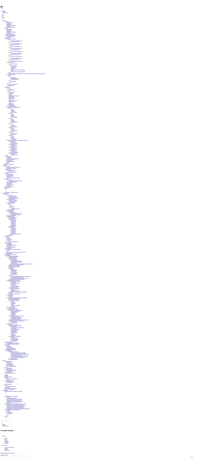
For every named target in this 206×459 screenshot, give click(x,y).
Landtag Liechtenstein (13, 149)
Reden (6, 385)
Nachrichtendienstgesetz (13, 100)
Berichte (12, 68)
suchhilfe (6, 375)
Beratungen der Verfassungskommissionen (18, 353)
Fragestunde (13, 302)
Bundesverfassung (14, 270)
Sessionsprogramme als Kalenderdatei (15, 180)
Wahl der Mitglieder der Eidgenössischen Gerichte (19, 278)
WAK (10, 52)
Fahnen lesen (9, 176)
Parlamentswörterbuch (8, 342)
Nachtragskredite (14, 262)
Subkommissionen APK (15, 49)
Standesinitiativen (14, 322)
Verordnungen (13, 273)
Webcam (8, 379)
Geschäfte (8, 237)
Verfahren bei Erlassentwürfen (14, 299)
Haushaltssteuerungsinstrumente (16, 260)
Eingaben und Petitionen (15, 311)
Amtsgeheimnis (13, 326)
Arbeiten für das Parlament (11, 245)
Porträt (12, 109)
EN (3, 18)
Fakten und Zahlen (8, 235)
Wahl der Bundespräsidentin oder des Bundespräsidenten (20, 276)
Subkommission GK (14, 79)
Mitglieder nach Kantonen (11, 25)
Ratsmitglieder (9, 323)
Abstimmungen (7, 166)
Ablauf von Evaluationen (13, 84)
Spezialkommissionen (10, 85)
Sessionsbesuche (9, 363)
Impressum (6, 442)
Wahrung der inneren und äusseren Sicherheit (16, 279)
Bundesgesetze (13, 269)
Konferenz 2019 (12, 98)
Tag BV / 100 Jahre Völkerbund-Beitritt (18, 357)
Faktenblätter (9, 346)
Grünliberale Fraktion (10, 161)
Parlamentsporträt (8, 255)
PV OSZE (11, 135)
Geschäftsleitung (9, 244)
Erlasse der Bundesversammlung (14, 298)
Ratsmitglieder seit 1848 (11, 35)
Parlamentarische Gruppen (11, 348)
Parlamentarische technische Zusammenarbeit (12, 409)
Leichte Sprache (5, 12)
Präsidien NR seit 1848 (13, 200)
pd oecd (10, 132)
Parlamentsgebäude (8, 248)
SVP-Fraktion (9, 156)
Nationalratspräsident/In (15, 286)
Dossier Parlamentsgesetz (13, 359)
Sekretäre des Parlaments (11, 247)
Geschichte (11, 171)
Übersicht (8, 185)
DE (3, 14)
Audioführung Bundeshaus (11, 366)
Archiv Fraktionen (10, 195)
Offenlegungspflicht (14, 340)
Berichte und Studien (10, 347)
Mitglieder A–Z (9, 24)
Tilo (7, 251)
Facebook (6, 453)
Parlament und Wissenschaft (11, 254)
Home (4, 424)
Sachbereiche (13, 67)
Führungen (9, 362)
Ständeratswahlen (12, 227)
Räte (7, 236)
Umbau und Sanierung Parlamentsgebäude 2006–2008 (16, 252)
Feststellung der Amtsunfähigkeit (16, 317)
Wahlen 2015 (13, 224)
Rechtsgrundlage (14, 133)
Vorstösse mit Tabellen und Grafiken (13, 177)
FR (3, 15)
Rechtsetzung (11, 268)
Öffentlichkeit (13, 313)
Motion (12, 304)
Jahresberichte (11, 104)
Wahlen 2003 (13, 221)
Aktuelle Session (10, 179)
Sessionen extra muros (13, 212)
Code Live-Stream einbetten (9, 389)
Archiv (6, 194)
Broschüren (9, 345)
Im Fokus (6, 374)
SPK (10, 60)
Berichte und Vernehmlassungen (16, 40)
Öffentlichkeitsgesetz (8, 384)
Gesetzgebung (13, 271)
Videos (12, 122)
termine (12, 131)
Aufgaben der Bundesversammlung (13, 256)
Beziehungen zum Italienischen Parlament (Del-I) (15, 407)
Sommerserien (7, 387)
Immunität (13, 337)
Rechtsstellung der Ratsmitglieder (14, 336)
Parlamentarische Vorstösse (15, 318)
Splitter (8, 250)
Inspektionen (11, 103)
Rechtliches (7, 443)
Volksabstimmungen (8, 369)
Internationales (5, 390)
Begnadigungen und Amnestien (14, 265)
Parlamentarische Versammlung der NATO (14, 401)
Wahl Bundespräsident (13, 226)
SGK (10, 42)
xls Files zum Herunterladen (11, 168)
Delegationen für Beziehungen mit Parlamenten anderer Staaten (17, 140)
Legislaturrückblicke (10, 210)
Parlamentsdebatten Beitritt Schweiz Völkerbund (19, 356)
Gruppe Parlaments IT (13, 106)
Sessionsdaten (9, 183)
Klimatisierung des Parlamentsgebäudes (13, 249)
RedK (10, 82)
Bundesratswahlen (12, 218)
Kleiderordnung (14, 331)
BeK (10, 75)
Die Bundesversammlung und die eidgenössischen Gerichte (19, 319)
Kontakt (4, 11)
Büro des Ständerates (14, 288)
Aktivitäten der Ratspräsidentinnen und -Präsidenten (13, 391)
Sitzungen (8, 238)
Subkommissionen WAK (15, 54)
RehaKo (10, 206)
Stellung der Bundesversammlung (12, 309)
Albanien (8, 410)
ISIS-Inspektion (11, 96)
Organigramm (9, 246)
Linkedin (2, 453)
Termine (12, 110)
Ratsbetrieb (4, 165)
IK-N (10, 80)
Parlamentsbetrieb (10, 294)
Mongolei (8, 411)
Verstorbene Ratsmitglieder (11, 215)
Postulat (12, 306)
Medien (6, 367)
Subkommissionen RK (15, 41)
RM (3, 17)
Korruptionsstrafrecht (14, 339)
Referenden (13, 314)
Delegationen (7, 87)
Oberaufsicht (11, 267)
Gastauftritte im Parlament (11, 386)
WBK (10, 55)
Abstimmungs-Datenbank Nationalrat (13, 167)
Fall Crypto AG (11, 91)
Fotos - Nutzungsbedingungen (12, 378)
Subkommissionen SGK (15, 44)
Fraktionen (6, 155)
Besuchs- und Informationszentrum (11, 388)
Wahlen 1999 (13, 220)
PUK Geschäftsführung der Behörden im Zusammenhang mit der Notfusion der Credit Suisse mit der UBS (27, 73)
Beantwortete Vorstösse (11, 175)
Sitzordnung (9, 26)
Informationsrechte (14, 330)
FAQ (8, 415)
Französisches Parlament (13, 144)
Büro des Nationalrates (15, 283)
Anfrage (12, 301)
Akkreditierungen (10, 368)
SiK (9, 57)
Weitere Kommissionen (11, 74)
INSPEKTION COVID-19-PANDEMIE (18, 71)
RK (9, 39)
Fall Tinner (11, 93)
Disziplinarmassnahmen (15, 329)
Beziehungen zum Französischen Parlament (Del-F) (15, 406)
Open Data (9, 240)
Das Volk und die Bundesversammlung (15, 310)
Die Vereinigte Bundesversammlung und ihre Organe (18, 291)
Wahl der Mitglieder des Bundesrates (17, 277)
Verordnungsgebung (14, 274)
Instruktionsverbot (14, 338)
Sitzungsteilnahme (14, 332)
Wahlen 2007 (13, 222)
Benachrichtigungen (8, 376)
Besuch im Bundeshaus (9, 361)
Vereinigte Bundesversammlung (10, 34)
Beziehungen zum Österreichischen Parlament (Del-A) (16, 405)
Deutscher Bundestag (12, 141)
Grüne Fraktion (9, 160)
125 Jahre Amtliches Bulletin (12, 172)
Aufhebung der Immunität (15, 316)
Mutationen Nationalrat (11, 27)
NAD (10, 204)
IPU (9, 123)
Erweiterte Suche (10, 36)
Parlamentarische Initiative (15, 305)
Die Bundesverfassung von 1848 (16, 355)
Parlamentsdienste (8, 242)
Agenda (6, 440)
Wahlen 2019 (13, 225)
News (6, 373)
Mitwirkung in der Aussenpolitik (14, 266)
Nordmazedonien (10, 412)
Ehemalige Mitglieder (10, 209)
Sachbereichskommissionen (11, 38)
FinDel (8, 88)
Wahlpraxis (11, 234)
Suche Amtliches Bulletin (9, 186)
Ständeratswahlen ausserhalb (16, 233)
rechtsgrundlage (14, 139)
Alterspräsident (13, 282)
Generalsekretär (9, 243)
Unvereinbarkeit (14, 341)
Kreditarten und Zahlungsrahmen (16, 261)
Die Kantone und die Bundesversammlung (16, 320)
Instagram (13, 453)
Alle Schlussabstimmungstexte (12, 181)
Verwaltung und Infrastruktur (12, 307)
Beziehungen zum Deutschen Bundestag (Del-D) (15, 404)
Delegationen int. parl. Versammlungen (13, 107)
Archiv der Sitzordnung (13, 196)
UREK (10, 45)
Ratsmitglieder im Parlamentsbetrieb (15, 325)
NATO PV (11, 127)
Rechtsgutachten (12, 97)
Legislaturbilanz (9, 239)
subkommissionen (14, 65)
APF (10, 108)
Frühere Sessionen (10, 182)
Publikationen (13, 77)
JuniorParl (6, 449)
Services (4, 360)
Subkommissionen (14, 63)
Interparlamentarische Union (11, 398)
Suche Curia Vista (8, 187)
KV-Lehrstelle (9, 382)
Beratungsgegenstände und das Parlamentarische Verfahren (17, 297)
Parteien (8, 162)
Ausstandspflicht (14, 328)
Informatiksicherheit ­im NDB (14, 95)
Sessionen (6, 178)
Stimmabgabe (13, 335)
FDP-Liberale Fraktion (11, 159)
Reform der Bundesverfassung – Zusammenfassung (20, 354)
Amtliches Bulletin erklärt (11, 170)
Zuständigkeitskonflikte (13, 257)
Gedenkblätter (11, 211)
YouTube (9, 453)
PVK (8, 83)
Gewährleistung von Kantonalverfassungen (16, 264)
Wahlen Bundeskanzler (13, 217)
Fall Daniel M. (11, 92)
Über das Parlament (6, 193)
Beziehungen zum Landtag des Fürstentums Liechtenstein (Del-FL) (18, 408)
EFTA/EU (11, 113)
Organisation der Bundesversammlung (13, 280)
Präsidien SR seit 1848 (13, 201)
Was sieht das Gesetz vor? (15, 208)
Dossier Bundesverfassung (13, 351)
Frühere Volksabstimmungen (12, 370)
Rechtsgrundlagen (14, 112)
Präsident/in (9, 23)
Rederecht (13, 333)
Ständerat (6, 28)
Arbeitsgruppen (13, 66)
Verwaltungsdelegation (11, 105)
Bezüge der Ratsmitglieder (9, 164)
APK (10, 47)
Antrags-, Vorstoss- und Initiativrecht (17, 327)
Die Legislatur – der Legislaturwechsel (11, 192)
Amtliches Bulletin (8, 169)
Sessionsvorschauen (10, 184)
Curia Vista (7, 173)
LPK (10, 86)
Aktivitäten (13, 111)
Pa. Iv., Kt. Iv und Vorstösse (14, 300)
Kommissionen (7, 37)
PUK (10, 72)
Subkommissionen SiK (15, 59)
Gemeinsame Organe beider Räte (14, 293)
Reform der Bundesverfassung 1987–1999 (18, 352)
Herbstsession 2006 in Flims (16, 214)
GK (9, 76)
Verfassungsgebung (14, 272)
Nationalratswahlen (12, 219)
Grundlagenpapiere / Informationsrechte (18, 69)
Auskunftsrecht (11, 101)
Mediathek (6, 377)
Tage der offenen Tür (10, 365)
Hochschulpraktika (10, 381)
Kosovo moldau (9, 413)
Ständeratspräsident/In (15, 290)
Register (6, 416)
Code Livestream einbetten (13, 241)
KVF (10, 50)
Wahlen (6, 188)
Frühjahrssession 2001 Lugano (16, 213)
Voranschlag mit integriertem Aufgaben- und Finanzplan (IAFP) (22, 263)
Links (12, 70)
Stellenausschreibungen (15, 78)
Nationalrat (6, 21)
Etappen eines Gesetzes (13, 358)
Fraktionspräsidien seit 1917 (14, 198)
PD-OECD (9, 402)
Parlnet (4, 10)
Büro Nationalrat (10, 22)
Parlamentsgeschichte (8, 253)
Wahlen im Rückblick (10, 216)
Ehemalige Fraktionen (12, 197)
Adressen (6, 163)
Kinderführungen (10, 364)
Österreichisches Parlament (13, 152)
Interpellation (13, 303)
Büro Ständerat (9, 29)
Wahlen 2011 (13, 223)
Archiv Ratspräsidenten (11, 199)
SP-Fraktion (9, 157)
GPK (10, 64)
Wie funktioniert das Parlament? (10, 349)
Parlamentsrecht (9, 350)
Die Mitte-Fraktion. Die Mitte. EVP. (13, 158)
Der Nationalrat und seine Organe (14, 281)
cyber (10, 102)
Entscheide (13, 207)
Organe (4, 20)
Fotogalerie (7, 441)
